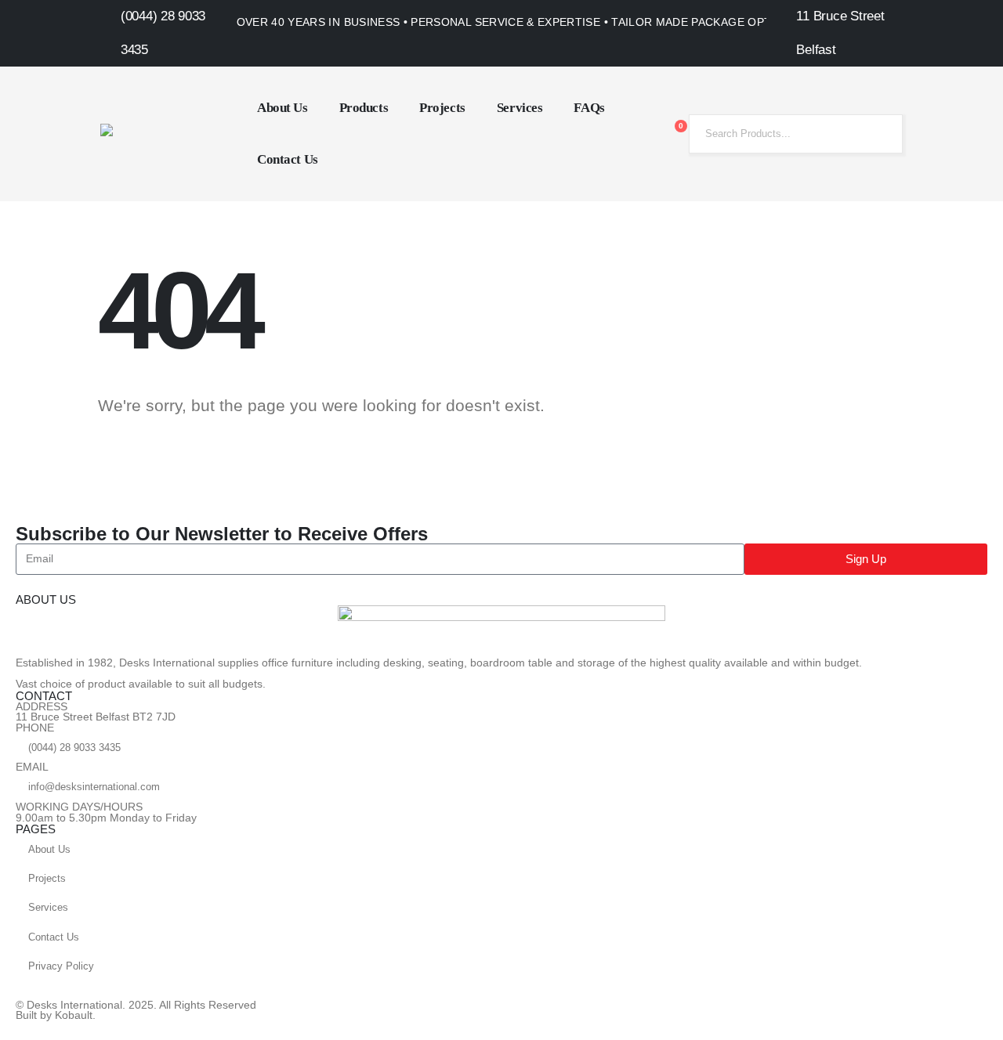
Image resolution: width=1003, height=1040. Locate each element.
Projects (442, 107)
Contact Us (287, 159)
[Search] (878, 134)
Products (364, 107)
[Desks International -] (163, 134)
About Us (282, 107)
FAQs (589, 107)
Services (520, 107)
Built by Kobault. (56, 1015)
